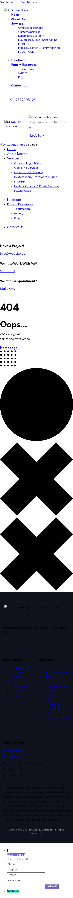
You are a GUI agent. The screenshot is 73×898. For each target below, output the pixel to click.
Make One (8, 288)
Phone (14, 891)
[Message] (26, 886)
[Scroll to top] (2, 845)
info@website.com (14, 253)
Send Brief (7, 271)
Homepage (8, 348)
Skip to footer (30, 2)
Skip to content (10, 2)
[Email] (26, 875)
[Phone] (26, 869)
